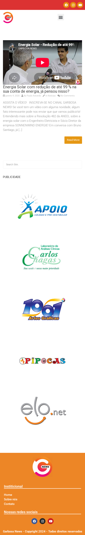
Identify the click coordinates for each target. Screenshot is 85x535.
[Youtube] (80, 5)
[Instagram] (73, 5)
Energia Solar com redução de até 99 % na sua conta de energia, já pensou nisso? (39, 89)
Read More (73, 139)
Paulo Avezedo (34, 95)
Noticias (52, 95)
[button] (61, 17)
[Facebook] (66, 5)
